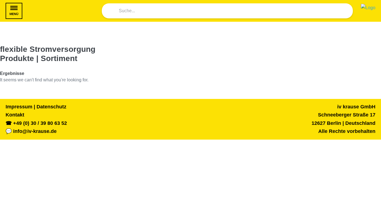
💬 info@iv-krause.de (31, 131)
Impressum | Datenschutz (36, 107)
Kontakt (15, 115)
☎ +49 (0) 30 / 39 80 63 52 (36, 123)
